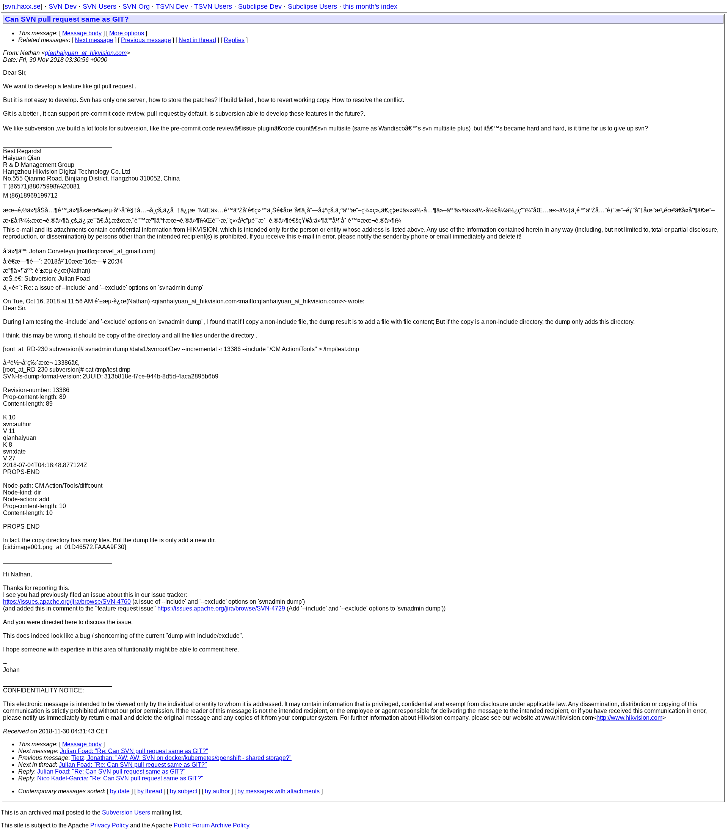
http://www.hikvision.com (629, 717)
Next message (94, 40)
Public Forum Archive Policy (211, 825)
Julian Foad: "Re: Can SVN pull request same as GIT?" (134, 751)
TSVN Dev (172, 6)
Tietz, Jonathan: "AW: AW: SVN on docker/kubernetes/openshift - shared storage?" (181, 758)
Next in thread (197, 40)
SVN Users (99, 6)
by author (217, 791)
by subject (183, 791)
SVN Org (136, 6)
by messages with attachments (278, 791)
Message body (82, 33)
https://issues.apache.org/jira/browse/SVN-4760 (67, 601)
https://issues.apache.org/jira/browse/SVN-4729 (221, 608)
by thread (149, 791)
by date (120, 791)
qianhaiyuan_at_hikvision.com (86, 53)
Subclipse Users (312, 6)
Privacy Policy (109, 825)
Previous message (146, 40)
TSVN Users (213, 6)
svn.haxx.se (23, 6)
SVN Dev (63, 6)
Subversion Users (126, 812)
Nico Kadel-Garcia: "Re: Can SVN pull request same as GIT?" (120, 778)
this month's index (370, 6)
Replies (234, 40)
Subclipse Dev (260, 6)
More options (126, 33)
